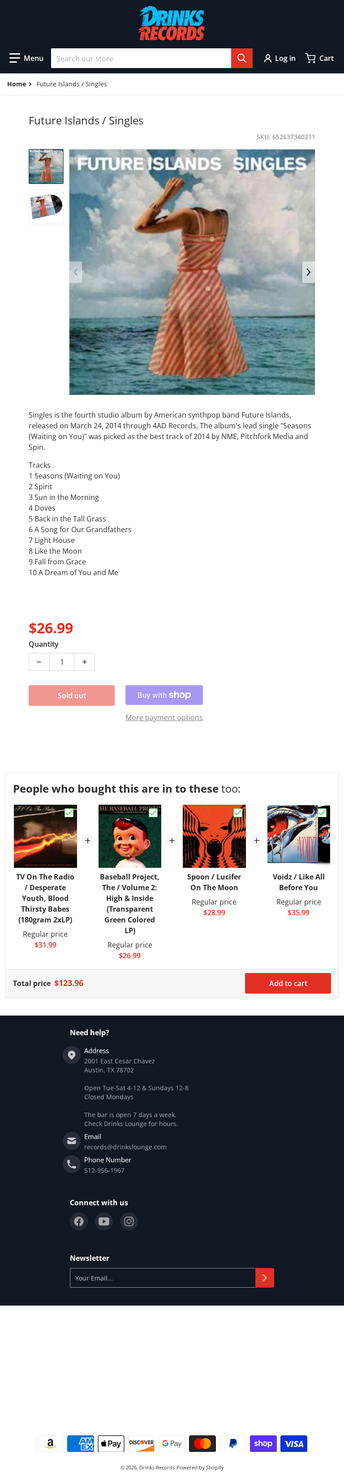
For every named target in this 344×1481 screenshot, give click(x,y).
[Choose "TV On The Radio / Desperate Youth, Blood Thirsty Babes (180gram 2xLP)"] (68, 812)
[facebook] (79, 1221)
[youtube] (104, 1221)
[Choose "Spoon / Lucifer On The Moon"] (237, 812)
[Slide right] (308, 272)
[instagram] (129, 1221)
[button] (26, 58)
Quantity (44, 644)
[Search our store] (242, 58)
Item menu (21, 1337)
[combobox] (152, 58)
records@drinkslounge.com (125, 1147)
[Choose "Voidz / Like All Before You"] (322, 812)
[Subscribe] (264, 1278)
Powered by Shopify (200, 1467)
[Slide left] (75, 272)
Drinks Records (157, 1467)
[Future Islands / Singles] (46, 166)
